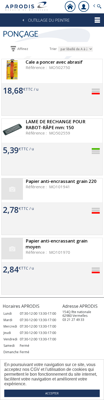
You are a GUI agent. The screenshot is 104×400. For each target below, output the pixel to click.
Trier (53, 49)
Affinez (22, 49)
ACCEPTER (52, 393)
